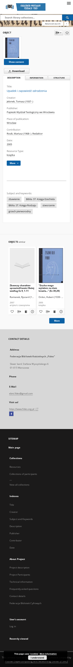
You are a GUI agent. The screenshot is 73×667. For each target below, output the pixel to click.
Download (18, 71)
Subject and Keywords (21, 519)
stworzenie (48, 205)
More (57, 320)
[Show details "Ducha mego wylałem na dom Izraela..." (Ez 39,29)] (60, 311)
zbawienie (14, 199)
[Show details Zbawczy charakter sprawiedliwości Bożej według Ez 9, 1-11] (32, 311)
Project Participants (20, 574)
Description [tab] (13, 78)
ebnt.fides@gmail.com (21, 393)
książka (11, 155)
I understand (37, 657)
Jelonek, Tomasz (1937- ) (20, 101)
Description (16, 526)
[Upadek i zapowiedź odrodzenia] (12, 48)
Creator (14, 512)
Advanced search (52, 23)
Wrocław (11, 123)
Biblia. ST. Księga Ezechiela (40, 199)
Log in (13, 626)
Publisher (14, 533)
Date (12, 547)
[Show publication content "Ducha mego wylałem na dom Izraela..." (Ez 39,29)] (54, 311)
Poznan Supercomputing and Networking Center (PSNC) (36, 661)
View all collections (19, 484)
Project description (19, 567)
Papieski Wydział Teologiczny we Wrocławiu (31, 112)
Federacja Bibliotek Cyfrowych (25, 603)
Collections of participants (23, 474)
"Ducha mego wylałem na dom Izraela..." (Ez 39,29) (49, 288)
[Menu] (68, 3)
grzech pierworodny (20, 211)
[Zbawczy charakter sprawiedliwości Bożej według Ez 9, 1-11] (22, 265)
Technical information (21, 581)
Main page (14, 447)
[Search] (67, 17)
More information (48, 653)
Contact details (17, 596)
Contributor (16, 540)
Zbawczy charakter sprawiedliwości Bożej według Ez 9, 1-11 (22, 288)
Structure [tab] (59, 78)
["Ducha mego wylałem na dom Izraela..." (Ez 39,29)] (51, 265)
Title (12, 504)
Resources (15, 466)
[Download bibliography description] (18, 311)
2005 (9, 144)
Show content (16, 61)
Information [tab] (36, 78)
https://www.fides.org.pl (22, 409)
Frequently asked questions (24, 589)
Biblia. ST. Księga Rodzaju (22, 205)
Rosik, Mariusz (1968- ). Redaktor (25, 133)
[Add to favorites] (67, 32)
